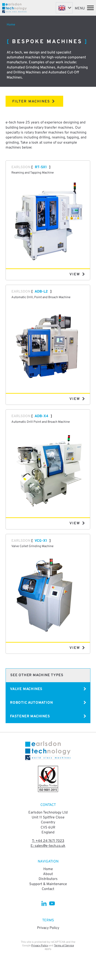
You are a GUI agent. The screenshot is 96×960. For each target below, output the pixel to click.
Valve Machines (26, 689)
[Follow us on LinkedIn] (44, 903)
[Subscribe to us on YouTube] (52, 903)
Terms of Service (64, 945)
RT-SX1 (41, 167)
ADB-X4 (41, 416)
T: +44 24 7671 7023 (48, 841)
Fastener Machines (30, 716)
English (64, 7)
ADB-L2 (41, 291)
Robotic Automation (31, 703)
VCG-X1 (41, 541)
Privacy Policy (48, 928)
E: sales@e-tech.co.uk (48, 846)
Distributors (48, 879)
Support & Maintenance (48, 884)
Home (11, 25)
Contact (48, 889)
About (48, 874)
